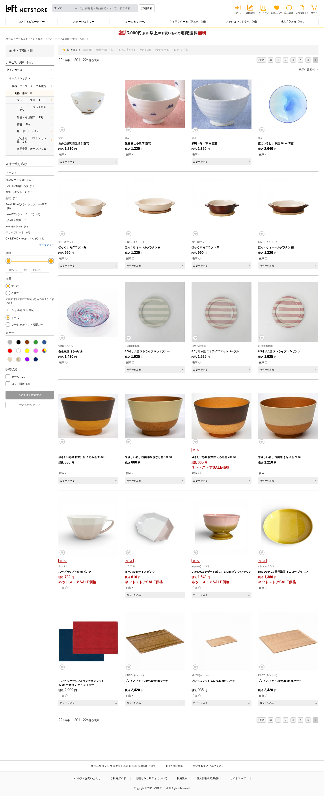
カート (314, 12)
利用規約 (182, 778)
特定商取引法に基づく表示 (208, 766)
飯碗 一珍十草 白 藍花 (204, 143)
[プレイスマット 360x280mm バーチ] (288, 641)
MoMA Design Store (292, 21)
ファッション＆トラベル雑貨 (240, 21)
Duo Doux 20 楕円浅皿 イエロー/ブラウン (283, 571)
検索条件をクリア (29, 404)
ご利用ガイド (302, 12)
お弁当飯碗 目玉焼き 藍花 (73, 143)
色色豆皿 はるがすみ (70, 351)
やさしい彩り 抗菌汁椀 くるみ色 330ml (81, 457)
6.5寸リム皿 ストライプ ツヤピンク (279, 351)
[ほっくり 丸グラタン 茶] (221, 208)
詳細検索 (147, 8)
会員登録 (250, 12)
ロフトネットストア (26, 8)
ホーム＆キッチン (136, 21)
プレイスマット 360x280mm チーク (146, 680)
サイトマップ (238, 778)
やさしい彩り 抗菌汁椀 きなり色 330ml (148, 457)
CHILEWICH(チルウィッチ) (26, 238)
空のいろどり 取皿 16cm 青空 (276, 143)
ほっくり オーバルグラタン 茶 (276, 247)
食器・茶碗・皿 (23, 93)
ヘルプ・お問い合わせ (87, 778)
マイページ (263, 12)
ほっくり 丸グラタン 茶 (205, 247)
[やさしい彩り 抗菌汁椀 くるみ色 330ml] (88, 416)
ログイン (238, 12)
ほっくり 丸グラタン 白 (72, 247)
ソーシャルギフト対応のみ (27, 324)
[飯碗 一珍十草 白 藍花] (221, 104)
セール (19, 376)
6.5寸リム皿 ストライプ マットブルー (147, 351)
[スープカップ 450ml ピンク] (88, 527)
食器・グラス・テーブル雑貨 (29, 86)
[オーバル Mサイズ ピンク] (155, 527)
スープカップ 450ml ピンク (74, 571)
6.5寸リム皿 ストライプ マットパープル (215, 351)
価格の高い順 (104, 49)
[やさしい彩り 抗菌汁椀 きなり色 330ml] (155, 416)
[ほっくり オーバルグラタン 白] (155, 208)
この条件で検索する (30, 395)
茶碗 (24, 124)
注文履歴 (288, 12)
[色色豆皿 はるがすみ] (88, 312)
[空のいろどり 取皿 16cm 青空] (288, 104)
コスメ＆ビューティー (31, 21)
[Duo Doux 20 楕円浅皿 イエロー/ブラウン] (288, 527)
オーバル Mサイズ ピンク (140, 571)
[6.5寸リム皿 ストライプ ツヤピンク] (288, 312)
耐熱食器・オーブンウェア (33, 150)
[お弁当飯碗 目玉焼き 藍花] (88, 104)
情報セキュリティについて (151, 778)
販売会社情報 (175, 766)
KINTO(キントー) (20, 192)
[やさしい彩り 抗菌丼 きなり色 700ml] (288, 416)
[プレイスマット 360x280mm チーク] (155, 641)
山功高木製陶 (17, 220)
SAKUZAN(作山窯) (21, 186)
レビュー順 (181, 49)
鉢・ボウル (28, 131)
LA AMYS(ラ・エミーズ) (24, 214)
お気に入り (276, 12)
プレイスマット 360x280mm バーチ (280, 680)
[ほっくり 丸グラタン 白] (88, 208)
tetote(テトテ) (17, 226)
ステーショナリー (83, 21)
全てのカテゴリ (15, 69)
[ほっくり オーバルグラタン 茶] (288, 208)
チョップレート (19, 232)
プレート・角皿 (31, 100)
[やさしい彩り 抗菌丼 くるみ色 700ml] (221, 416)
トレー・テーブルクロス (31, 109)
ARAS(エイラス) (20, 180)
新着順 (87, 49)
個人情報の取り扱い (209, 778)
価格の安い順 (126, 49)
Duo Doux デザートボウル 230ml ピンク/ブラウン (221, 571)
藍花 (13, 198)
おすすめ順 (162, 49)
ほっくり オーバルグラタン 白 (143, 247)
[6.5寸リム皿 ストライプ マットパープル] (221, 312)
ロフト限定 (21, 383)
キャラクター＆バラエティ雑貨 (188, 21)
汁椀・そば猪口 (31, 117)
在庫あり (16, 293)
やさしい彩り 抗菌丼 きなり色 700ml (280, 457)
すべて (15, 286)
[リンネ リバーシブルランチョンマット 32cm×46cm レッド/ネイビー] (88, 641)
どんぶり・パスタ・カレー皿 (33, 140)
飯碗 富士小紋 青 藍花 (138, 143)
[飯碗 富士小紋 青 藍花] (155, 104)
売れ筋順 (145, 49)
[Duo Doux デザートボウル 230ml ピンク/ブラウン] (221, 527)
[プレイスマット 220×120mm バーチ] (221, 641)
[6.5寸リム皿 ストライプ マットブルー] (155, 312)
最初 (261, 59)
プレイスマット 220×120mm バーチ (213, 680)
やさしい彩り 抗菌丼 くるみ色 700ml (214, 457)
